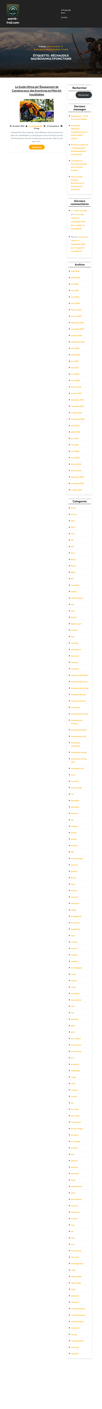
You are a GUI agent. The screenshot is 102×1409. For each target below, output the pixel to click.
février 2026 (76, 310)
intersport (75, 903)
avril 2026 (75, 297)
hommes (74, 897)
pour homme (76, 1051)
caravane (75, 656)
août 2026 (75, 271)
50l (72, 540)
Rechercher (79, 88)
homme (74, 890)
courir (73, 775)
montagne (75, 993)
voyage (74, 1334)
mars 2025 (75, 380)
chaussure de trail (78, 701)
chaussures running (79, 752)
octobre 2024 (76, 413)
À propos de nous (66, 11)
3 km (73, 534)
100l (72, 521)
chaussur (74, 662)
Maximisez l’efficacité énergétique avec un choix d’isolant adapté (79, 132)
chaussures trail (77, 768)
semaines (75, 1173)
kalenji (73, 910)
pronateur (75, 1064)
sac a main (75, 1116)
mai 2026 (75, 290)
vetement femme (78, 1308)
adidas (74, 591)
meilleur (74, 955)
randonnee (75, 1070)
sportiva (74, 1206)
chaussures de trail (78, 736)
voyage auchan (77, 1341)
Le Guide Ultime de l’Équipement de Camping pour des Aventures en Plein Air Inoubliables (37, 90)
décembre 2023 (77, 477)
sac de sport (76, 1122)
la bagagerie (76, 916)
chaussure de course (79, 681)
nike (72, 1006)
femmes (74, 845)
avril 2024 (75, 451)
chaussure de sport (78, 694)
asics (73, 611)
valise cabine (76, 1276)
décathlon (75, 807)
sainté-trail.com (12, 20)
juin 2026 (74, 284)
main (73, 935)
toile (73, 1238)
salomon (74, 1160)
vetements (75, 1328)
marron (74, 948)
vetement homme (78, 1315)
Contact (64, 17)
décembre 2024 (77, 400)
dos (72, 820)
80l (72, 578)
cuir (72, 794)
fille (72, 852)
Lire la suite (38, 148)
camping (74, 643)
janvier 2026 (76, 316)
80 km (73, 566)
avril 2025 (75, 374)
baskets (74, 630)
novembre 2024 (77, 406)
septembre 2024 (78, 419)
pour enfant (76, 1038)
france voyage (77, 858)
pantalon (74, 1019)
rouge (73, 1077)
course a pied (76, 787)
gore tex (74, 865)
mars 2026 (75, 303)
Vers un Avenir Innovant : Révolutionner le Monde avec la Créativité (77, 183)
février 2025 (76, 387)
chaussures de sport (79, 730)
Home (42, 46)
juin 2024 (75, 438)
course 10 (74, 781)
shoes (73, 1180)
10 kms (73, 514)
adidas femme (77, 598)
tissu (73, 1225)
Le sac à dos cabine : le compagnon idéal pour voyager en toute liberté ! (78, 221)
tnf (72, 1231)
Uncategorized (77, 1263)
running (74, 1090)
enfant (73, 833)
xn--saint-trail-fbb (35, 126)
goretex (74, 871)
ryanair (74, 1096)
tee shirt (74, 1218)
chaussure (75, 669)
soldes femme (76, 1186)
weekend (74, 1353)
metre (73, 974)
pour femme (76, 1045)
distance (74, 813)
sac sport (74, 1135)
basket (74, 617)
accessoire (75, 585)
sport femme (76, 1199)
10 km (73, 508)
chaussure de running (79, 688)
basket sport (76, 624)
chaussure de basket (79, 675)
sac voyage (75, 1141)
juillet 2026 (75, 277)
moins (73, 987)
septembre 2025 (78, 342)
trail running (76, 1251)
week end (75, 1347)
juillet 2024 (75, 432)
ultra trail (75, 1257)
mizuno (74, 980)
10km (73, 527)
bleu (72, 636)
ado (72, 604)
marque (74, 942)
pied (73, 1032)
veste (73, 1289)
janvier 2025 (76, 393)
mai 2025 (75, 367)
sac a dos (74, 1109)
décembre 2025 (77, 322)
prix (72, 1058)
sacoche (74, 1148)
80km (73, 572)
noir (72, 1013)
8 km (73, 553)
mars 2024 (75, 457)
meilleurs (74, 961)
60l (72, 546)
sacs (72, 1154)
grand (73, 877)
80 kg (73, 559)
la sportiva (75, 923)
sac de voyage (77, 1128)
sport (73, 1193)
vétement (75, 1302)
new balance (76, 1000)
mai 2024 (75, 445)
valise (73, 1270)
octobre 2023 (76, 490)
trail (72, 1244)
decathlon (75, 800)
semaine (74, 1167)
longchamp (75, 929)
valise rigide (76, 1283)
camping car (76, 649)
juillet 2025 (75, 355)
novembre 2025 (77, 329)
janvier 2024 (76, 470)
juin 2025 (74, 361)
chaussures (75, 707)
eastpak (74, 826)
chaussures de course (79, 714)
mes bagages (76, 968)
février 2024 (76, 464)
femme (74, 839)
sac (72, 1103)
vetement (75, 1296)
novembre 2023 (77, 483)
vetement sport (77, 1321)
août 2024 (75, 425)
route (73, 1083)
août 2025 (75, 348)
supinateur (75, 1212)
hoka (73, 884)
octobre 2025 (76, 335)
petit (73, 1025)
